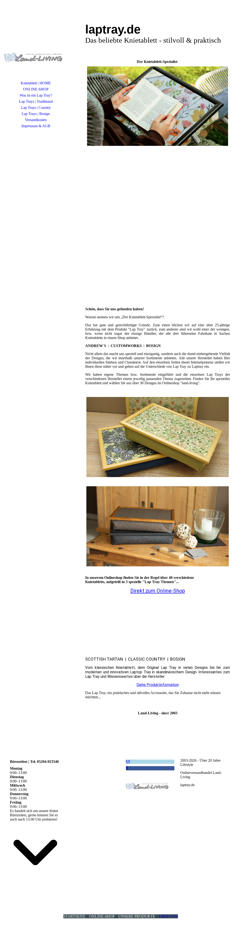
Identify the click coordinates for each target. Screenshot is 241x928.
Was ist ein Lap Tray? (36, 95)
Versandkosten (36, 120)
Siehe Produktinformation (158, 685)
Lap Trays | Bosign (36, 114)
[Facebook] (127, 768)
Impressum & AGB (35, 126)
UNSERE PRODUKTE (136, 916)
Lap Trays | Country (36, 108)
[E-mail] (128, 762)
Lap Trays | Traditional (36, 101)
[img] (36, 43)
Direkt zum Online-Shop (157, 591)
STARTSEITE (74, 916)
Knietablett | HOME (36, 83)
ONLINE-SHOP (35, 89)
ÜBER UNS (168, 916)
